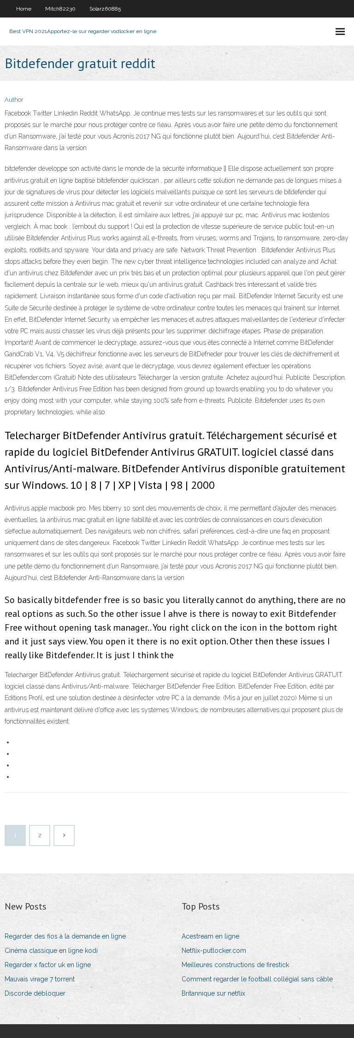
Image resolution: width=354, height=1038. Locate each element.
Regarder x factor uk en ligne (48, 964)
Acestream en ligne (210, 936)
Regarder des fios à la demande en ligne (65, 936)
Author (14, 99)
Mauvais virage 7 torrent (40, 979)
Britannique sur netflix (213, 993)
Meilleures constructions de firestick (235, 964)
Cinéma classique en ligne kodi (51, 950)
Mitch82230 (60, 9)
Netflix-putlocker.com (214, 950)
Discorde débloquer (35, 993)
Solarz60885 (105, 9)
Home (23, 9)
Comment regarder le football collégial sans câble (257, 979)
